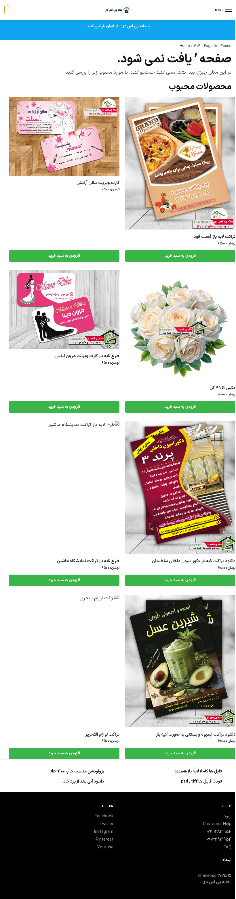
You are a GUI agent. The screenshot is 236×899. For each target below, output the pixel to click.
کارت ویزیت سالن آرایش (98, 183)
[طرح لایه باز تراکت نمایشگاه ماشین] (64, 487)
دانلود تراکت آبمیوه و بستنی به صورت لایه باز (196, 735)
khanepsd (207, 876)
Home (185, 46)
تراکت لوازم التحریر (102, 735)
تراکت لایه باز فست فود (215, 237)
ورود (227, 816)
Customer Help (217, 824)
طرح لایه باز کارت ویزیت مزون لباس (87, 356)
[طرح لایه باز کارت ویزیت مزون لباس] (64, 309)
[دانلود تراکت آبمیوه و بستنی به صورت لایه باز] (180, 661)
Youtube (105, 847)
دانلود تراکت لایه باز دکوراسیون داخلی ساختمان (194, 561)
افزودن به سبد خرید (180, 256)
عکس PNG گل (223, 388)
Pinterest (104, 839)
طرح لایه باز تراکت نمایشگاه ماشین (88, 561)
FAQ (227, 847)
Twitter (106, 824)
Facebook (104, 816)
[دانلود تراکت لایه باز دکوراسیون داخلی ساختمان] (180, 487)
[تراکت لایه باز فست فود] (180, 163)
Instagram (103, 832)
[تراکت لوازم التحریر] (64, 661)
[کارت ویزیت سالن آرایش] (64, 136)
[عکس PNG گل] (180, 325)
